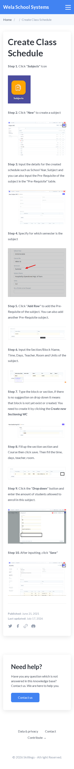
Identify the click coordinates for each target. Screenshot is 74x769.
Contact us (25, 697)
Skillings (29, 757)
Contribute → (37, 737)
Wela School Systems (26, 7)
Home (7, 19)
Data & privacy (28, 731)
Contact (50, 731)
